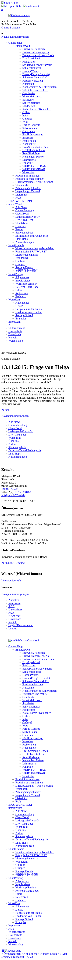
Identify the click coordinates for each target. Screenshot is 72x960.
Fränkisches (28, 61)
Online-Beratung (10, 27)
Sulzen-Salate (29, 128)
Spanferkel (28, 99)
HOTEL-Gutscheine (33, 150)
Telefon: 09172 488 (23, 956)
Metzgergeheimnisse (26, 254)
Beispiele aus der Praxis (28, 309)
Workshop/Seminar (26, 283)
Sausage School (24, 315)
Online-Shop (15, 42)
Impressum (14, 321)
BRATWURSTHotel (20, 200)
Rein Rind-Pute (30, 153)
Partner (19, 229)
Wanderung (21, 257)
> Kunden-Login (47, 953)
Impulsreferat (22, 280)
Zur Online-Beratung (13, 562)
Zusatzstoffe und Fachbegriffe (31, 235)
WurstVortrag (15, 274)
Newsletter (14, 615)
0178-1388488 (23, 492)
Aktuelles (13, 600)
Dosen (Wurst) (30, 71)
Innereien (27, 137)
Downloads (14, 334)
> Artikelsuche (29, 953)
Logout (12, 628)
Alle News (21, 207)
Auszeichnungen (24, 242)
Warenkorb (21, 185)
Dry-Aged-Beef (31, 58)
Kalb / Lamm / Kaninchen (36, 109)
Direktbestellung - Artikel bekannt (34, 181)
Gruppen (20, 264)
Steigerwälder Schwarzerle (37, 64)
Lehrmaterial (29, 159)
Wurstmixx (28, 172)
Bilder (18, 290)
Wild (25, 121)
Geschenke (28, 93)
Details (19, 305)
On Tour (20, 261)
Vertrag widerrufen (11, 580)
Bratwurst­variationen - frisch (38, 55)
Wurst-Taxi (21, 223)
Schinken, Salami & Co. (35, 77)
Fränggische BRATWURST (31, 251)
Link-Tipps (21, 238)
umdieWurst (15, 204)
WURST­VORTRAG (34, 166)
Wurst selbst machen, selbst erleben (34, 248)
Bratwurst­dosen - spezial (35, 52)
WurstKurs (14, 299)
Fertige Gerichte (31, 124)
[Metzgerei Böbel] (9, 2)
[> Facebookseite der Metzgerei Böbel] (23, 640)
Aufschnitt (28, 83)
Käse (25, 115)
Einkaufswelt (22, 45)
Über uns (20, 226)
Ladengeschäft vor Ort (27, 216)
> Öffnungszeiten (11, 953)
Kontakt (12, 337)
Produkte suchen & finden (29, 178)
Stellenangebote (24, 232)
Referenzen (21, 293)
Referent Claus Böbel (27, 286)
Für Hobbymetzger (32, 134)
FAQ (18, 197)
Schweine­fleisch (31, 102)
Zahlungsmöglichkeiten (28, 188)
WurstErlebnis (16, 245)
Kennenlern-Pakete (33, 156)
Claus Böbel (22, 213)
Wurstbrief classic (32, 96)
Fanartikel (27, 162)
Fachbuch (20, 296)
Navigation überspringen (15, 36)
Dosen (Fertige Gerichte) (36, 74)
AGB (11, 324)
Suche (17, 950)
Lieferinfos (21, 194)
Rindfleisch (28, 105)
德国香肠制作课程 (26, 270)
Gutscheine (28, 131)
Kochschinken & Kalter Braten (39, 86)
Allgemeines (22, 277)
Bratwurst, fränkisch (33, 48)
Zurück (5, 409)
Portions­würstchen (32, 80)
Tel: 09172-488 (9, 488)
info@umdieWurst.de (13, 495)
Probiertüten (29, 140)
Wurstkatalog (15, 340)
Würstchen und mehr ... (35, 90)
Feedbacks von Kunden (28, 312)
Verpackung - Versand (27, 191)
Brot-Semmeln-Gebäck (35, 147)
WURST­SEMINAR (33, 169)
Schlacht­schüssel (31, 67)
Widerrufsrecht (16, 328)
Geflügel (27, 118)
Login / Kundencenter (20, 625)
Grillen (26, 112)
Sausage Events (24, 267)
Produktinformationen (27, 175)
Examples (20, 318)
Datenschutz (15, 331)
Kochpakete (29, 143)
